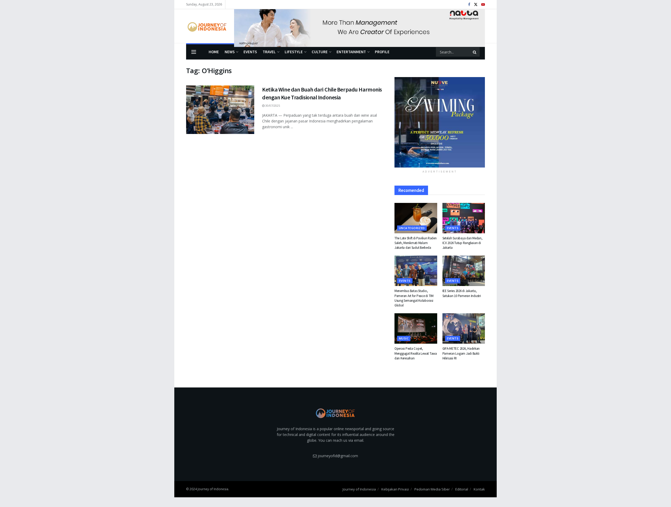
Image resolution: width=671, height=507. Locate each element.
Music (404, 338)
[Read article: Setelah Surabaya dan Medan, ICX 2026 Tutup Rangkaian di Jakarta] (463, 218)
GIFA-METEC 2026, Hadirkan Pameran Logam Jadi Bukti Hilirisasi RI (461, 353)
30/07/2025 (272, 105)
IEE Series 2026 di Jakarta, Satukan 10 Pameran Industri (461, 293)
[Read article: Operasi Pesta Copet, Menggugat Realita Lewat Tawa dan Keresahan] (415, 328)
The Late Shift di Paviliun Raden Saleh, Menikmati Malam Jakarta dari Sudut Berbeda (415, 243)
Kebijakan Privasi (395, 489)
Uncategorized (412, 228)
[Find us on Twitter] (476, 4)
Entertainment (351, 51)
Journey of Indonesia (359, 489)
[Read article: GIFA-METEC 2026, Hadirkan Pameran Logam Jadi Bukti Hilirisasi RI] (463, 328)
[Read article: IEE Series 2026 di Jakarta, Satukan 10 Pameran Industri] (463, 271)
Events (250, 51)
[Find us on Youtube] (483, 4)
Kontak (479, 489)
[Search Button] (475, 52)
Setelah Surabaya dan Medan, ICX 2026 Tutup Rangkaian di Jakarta (462, 243)
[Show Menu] (193, 52)
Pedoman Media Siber (432, 489)
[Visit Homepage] (206, 26)
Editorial (461, 489)
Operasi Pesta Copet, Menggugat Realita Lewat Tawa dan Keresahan (415, 353)
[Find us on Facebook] (469, 4)
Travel (269, 51)
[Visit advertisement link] (359, 26)
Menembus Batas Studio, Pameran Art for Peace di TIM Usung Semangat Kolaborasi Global (414, 298)
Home (214, 51)
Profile (382, 51)
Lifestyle (294, 51)
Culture (320, 51)
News (230, 51)
